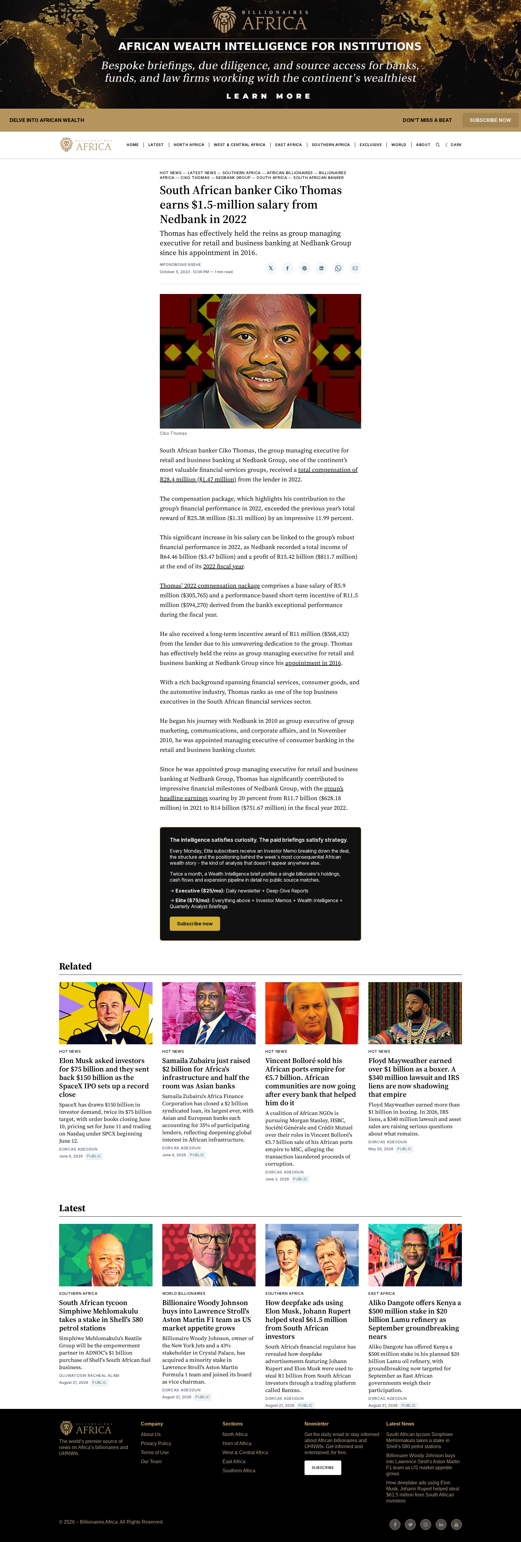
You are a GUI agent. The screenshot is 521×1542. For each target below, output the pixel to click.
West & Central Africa (240, 144)
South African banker (318, 177)
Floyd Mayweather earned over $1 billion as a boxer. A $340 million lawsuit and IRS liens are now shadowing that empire (413, 1077)
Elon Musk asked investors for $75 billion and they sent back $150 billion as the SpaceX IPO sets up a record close (104, 1077)
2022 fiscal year (223, 566)
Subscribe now (490, 120)
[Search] (437, 144)
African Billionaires (290, 173)
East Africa (288, 144)
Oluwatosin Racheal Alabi (89, 1375)
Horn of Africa (237, 1443)
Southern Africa (331, 144)
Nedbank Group (233, 177)
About (423, 144)
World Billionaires (184, 1293)
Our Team (151, 1461)
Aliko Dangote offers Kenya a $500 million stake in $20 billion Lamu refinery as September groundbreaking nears (414, 1319)
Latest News (202, 173)
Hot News (171, 173)
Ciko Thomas (195, 177)
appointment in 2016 (313, 663)
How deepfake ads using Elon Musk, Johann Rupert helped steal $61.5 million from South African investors (308, 1319)
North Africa (189, 144)
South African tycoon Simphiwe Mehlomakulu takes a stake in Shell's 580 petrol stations (101, 1315)
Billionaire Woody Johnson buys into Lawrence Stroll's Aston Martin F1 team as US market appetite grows (206, 1315)
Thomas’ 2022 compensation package (210, 585)
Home (133, 144)
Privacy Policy (156, 1443)
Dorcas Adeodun (78, 1149)
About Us (151, 1434)
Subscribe (323, 1467)
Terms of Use (155, 1452)
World (398, 144)
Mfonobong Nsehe (180, 264)
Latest (156, 144)
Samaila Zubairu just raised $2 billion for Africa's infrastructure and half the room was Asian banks (206, 1073)
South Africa (272, 177)
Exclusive (371, 144)
